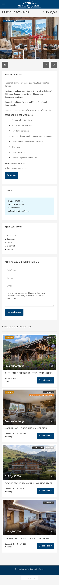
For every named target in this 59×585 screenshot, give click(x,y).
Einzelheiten (44, 380)
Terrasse (10, 249)
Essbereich (11, 239)
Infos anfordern (14, 312)
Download (11, 175)
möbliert (10, 242)
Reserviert (49, 447)
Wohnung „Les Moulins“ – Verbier (27, 538)
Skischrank (11, 246)
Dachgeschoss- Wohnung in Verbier (29, 483)
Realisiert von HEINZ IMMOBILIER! (41, 395)
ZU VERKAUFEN (48, 337)
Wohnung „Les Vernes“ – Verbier (26, 428)
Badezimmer (11, 236)
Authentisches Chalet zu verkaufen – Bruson (29, 373)
